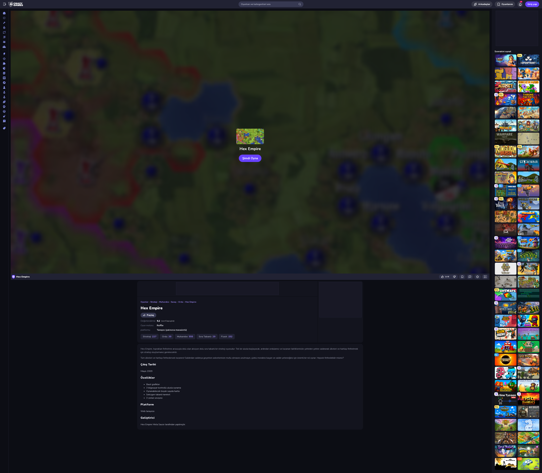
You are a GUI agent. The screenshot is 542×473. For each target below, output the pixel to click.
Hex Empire (190, 302)
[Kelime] (4, 77)
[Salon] (4, 92)
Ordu (180, 302)
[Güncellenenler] (4, 32)
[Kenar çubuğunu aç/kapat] (4, 4)
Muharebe (164, 302)
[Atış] (4, 58)
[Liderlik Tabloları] (4, 46)
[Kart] (4, 73)
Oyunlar (144, 302)
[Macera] (4, 82)
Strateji (153, 302)
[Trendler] (4, 27)
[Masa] (4, 87)
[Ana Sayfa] (4, 13)
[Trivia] (4, 121)
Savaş (173, 302)
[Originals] (4, 37)
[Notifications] (520, 4)
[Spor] (4, 101)
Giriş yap (532, 4)
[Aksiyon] (4, 53)
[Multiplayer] (4, 41)
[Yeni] (4, 22)
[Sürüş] (4, 111)
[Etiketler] (4, 128)
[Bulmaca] (4, 63)
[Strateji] (4, 106)
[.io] (4, 68)
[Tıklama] (4, 116)
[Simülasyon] (4, 97)
